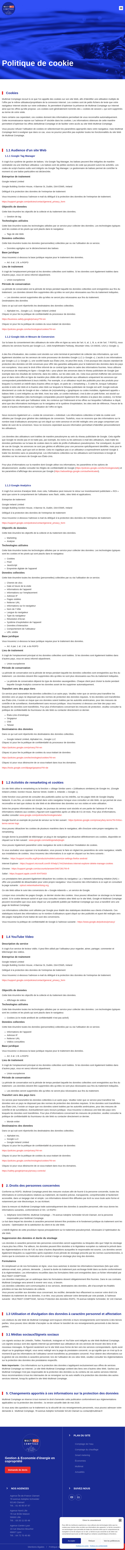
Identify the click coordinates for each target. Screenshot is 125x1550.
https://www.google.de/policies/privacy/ (96, 922)
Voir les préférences (112, 1541)
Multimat (79, 1466)
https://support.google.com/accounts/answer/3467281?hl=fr (40, 868)
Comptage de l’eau (84, 1444)
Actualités (79, 1472)
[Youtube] (72, 1497)
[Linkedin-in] (78, 1497)
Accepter (71, 1541)
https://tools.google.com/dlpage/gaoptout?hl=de (25, 768)
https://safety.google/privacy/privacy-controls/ (24, 1171)
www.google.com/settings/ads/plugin (46, 840)
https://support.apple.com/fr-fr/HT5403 (28, 873)
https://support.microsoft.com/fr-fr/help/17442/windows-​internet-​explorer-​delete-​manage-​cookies (66, 863)
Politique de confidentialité (98, 1546)
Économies (80, 1461)
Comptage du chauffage (86, 1449)
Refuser (92, 1541)
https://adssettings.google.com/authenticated (76, 471)
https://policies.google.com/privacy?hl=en (22, 747)
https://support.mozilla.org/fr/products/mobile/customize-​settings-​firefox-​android (48, 858)
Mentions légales (36, 1547)
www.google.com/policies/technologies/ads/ (40, 815)
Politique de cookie (82, 1546)
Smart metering (82, 1455)
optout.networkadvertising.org (34, 885)
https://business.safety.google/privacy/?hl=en (24, 319)
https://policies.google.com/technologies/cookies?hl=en (29, 329)
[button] (120, 1520)
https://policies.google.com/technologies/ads (97, 468)
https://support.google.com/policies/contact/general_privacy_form (33, 201)
